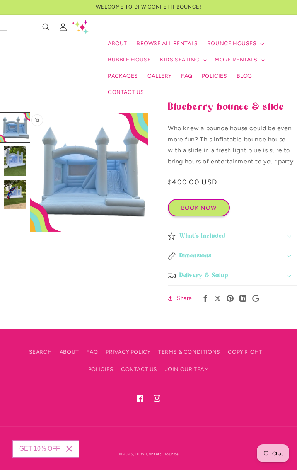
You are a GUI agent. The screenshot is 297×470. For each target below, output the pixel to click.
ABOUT (69, 352)
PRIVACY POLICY (128, 352)
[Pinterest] (230, 298)
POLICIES (101, 369)
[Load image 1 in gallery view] (15, 128)
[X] (218, 298)
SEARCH (40, 352)
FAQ (92, 352)
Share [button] (184, 298)
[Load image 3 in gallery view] (15, 194)
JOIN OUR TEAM (187, 369)
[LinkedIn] (242, 298)
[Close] (69, 449)
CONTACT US (139, 369)
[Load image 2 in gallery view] (15, 161)
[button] (235, 44)
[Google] (255, 298)
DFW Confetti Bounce (156, 453)
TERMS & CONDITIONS (189, 352)
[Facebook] (205, 298)
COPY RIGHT (245, 352)
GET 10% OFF (39, 448)
